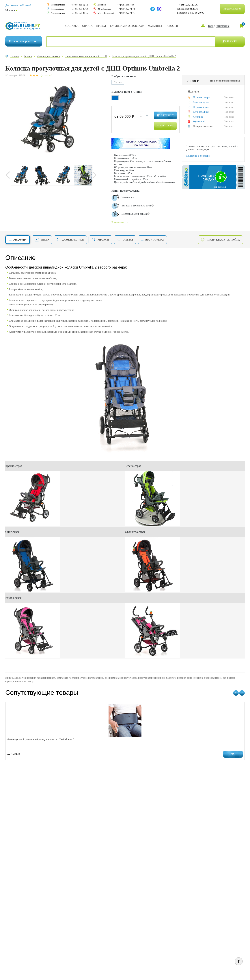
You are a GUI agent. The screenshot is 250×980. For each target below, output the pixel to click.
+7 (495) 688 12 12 (79, 4)
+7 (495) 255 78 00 (125, 4)
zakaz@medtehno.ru (187, 8)
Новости (172, 26)
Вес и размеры (154, 239)
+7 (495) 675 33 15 (79, 13)
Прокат (101, 26)
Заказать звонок (232, 8)
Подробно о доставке (198, 155)
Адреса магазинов (155, 26)
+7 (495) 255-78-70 (126, 9)
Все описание (117, 222)
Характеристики (73, 239)
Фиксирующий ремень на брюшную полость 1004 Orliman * (40, 739)
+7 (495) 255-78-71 (126, 13)
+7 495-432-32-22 (187, 4)
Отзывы (128, 239)
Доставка (72, 26)
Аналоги (103, 239)
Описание (19, 240)
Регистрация (222, 26)
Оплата (87, 26)
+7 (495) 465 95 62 (79, 9)
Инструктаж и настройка (223, 239)
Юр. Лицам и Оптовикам (127, 26)
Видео (45, 239)
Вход (210, 26)
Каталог (19, 41)
